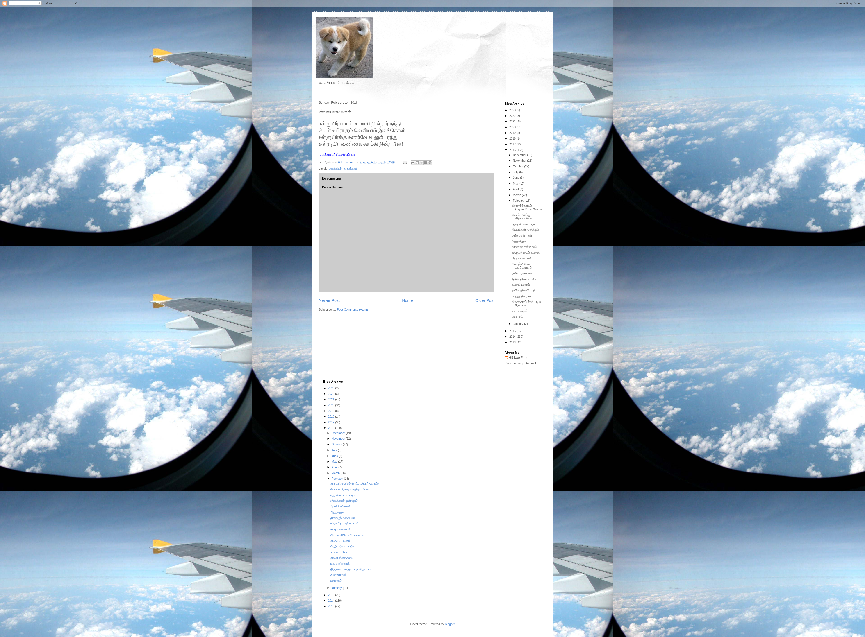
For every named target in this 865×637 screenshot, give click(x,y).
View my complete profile (521, 363)
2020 (513, 127)
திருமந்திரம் (350, 168)
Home (407, 300)
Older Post (484, 300)
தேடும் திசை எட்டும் (524, 279)
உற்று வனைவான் (522, 258)
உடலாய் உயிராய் (521, 284)
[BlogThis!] (417, 162)
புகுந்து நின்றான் (521, 296)
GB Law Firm (518, 357)
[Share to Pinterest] (430, 162)
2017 (513, 144)
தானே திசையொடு (523, 290)
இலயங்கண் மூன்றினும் (525, 229)
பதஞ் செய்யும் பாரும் (524, 224)
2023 (513, 110)
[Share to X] (421, 162)
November (520, 160)
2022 (513, 115)
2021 (513, 121)
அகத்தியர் (335, 168)
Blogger (450, 624)
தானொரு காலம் (522, 273)
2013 (513, 342)
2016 (513, 150)
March (517, 195)
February (519, 200)
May (516, 183)
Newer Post (329, 300)
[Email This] (413, 162)
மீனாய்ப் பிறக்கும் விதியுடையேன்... (523, 216)
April (516, 189)
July (516, 172)
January (518, 323)
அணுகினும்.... (520, 241)
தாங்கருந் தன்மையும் (524, 246)
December (520, 155)
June (516, 177)
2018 (513, 138)
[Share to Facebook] (425, 162)
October (518, 166)
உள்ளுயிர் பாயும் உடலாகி (526, 252)
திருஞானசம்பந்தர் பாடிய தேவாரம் (350, 569)
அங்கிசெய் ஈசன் (522, 235)
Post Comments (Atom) (352, 309)
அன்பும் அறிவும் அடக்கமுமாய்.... (523, 265)
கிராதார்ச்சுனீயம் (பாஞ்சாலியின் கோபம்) (527, 207)
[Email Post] (404, 162)
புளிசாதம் (517, 316)
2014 (513, 336)
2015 (513, 331)
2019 (513, 133)
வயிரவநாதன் (520, 311)
